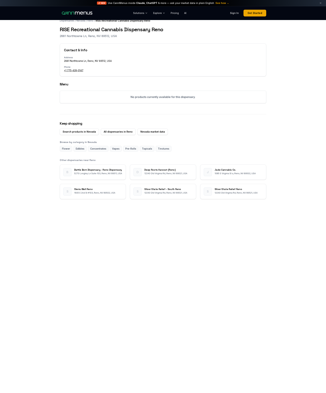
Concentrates (98, 148)
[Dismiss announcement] (320, 3)
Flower (66, 148)
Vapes (116, 148)
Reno (90, 20)
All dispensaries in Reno (118, 131)
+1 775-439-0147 (73, 70)
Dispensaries (67, 20)
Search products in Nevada (79, 131)
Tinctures (163, 148)
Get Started (255, 13)
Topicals (147, 148)
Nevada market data (152, 131)
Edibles (80, 148)
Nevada (80, 20)
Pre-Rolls (130, 148)
